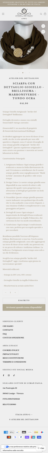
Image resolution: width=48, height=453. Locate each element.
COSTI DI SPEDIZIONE (13, 338)
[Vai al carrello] (45, 14)
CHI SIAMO (8, 326)
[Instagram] (9, 375)
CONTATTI (8, 330)
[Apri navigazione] (3, 14)
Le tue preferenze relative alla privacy (23, 447)
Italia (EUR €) (23, 414)
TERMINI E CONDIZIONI (14, 362)
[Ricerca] (41, 14)
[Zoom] (43, 26)
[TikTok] (14, 375)
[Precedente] (18, 72)
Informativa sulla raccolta (13, 450)
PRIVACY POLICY (11, 354)
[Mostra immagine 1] (22, 72)
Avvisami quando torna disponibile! (24, 307)
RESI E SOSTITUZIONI (13, 358)
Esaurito (24, 300)
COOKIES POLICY (11, 350)
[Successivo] (29, 72)
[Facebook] (3, 375)
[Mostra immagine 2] (25, 72)
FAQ (5, 334)
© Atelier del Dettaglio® (24, 419)
